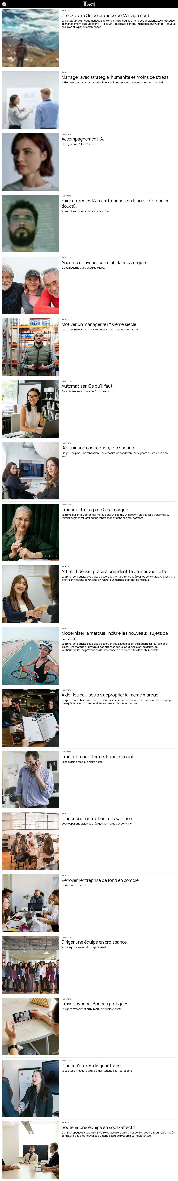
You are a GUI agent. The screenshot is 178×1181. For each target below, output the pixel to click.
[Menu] (4, 4)
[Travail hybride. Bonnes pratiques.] (30, 1026)
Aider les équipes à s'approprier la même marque (110, 695)
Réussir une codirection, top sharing (98, 448)
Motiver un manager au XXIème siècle (99, 324)
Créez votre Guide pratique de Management (105, 15)
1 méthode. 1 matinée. (75, 885)
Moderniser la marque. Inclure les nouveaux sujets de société (115, 635)
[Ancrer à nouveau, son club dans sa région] (30, 285)
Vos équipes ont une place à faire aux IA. (85, 211)
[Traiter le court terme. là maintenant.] (30, 779)
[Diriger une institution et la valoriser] (30, 841)
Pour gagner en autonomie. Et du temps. (86, 391)
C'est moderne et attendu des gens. (83, 267)
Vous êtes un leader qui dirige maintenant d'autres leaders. (97, 1070)
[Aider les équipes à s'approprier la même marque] (30, 717)
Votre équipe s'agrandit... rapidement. (84, 947)
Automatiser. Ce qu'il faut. (88, 386)
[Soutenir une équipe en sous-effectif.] (30, 1150)
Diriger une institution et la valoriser (97, 818)
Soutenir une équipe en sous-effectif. (99, 1127)
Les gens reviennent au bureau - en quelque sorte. (92, 1009)
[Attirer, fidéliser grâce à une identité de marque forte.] (30, 594)
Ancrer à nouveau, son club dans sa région (104, 262)
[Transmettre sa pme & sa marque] (30, 532)
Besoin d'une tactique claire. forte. (82, 761)
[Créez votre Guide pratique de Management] (30, 38)
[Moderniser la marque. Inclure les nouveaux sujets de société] (30, 656)
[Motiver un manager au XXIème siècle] (30, 347)
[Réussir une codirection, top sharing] (30, 470)
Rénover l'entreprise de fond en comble (100, 880)
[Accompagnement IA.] (30, 161)
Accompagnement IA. (83, 139)
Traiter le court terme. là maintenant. (98, 756)
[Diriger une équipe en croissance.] (30, 965)
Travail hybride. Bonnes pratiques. (96, 1004)
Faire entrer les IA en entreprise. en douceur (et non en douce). (116, 203)
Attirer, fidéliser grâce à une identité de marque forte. (114, 571)
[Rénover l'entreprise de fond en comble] (30, 903)
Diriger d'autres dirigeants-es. (92, 1065)
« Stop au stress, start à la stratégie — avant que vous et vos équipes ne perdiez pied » (113, 82)
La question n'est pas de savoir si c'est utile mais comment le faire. (101, 329)
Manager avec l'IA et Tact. (77, 144)
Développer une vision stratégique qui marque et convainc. (97, 823)
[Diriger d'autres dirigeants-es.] (30, 1088)
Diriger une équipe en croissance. (95, 942)
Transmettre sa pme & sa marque (95, 510)
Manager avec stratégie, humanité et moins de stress (115, 77)
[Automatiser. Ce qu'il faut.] (30, 409)
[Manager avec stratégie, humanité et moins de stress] (30, 100)
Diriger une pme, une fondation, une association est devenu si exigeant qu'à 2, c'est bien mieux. (115, 454)
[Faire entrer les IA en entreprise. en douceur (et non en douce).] (30, 223)
